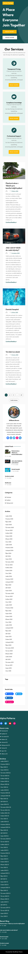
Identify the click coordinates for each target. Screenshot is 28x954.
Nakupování (9, 503)
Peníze (3, 748)
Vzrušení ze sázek (13, 352)
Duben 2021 (9, 639)
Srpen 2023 (9, 590)
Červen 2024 (9, 565)
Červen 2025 (9, 530)
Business (8, 497)
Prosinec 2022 (9, 608)
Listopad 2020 (9, 642)
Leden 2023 (9, 605)
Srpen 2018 (8, 668)
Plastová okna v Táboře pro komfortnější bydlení (14, 185)
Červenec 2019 (10, 662)
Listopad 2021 (9, 628)
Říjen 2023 (8, 585)
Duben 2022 (9, 616)
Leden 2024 (9, 576)
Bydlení (8, 500)
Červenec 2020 (10, 648)
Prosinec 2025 (9, 519)
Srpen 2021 (8, 636)
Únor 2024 (8, 573)
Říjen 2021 (8, 630)
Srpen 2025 (9, 524)
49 (21, 395)
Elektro (3, 739)
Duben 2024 (9, 570)
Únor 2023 (8, 602)
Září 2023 (8, 587)
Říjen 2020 (8, 645)
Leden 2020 (9, 656)
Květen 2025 (9, 533)
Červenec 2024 (10, 562)
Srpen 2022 (9, 613)
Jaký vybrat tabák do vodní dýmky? (13, 249)
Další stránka (14, 400)
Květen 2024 (9, 567)
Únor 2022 (8, 622)
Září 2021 (8, 633)
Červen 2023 (9, 596)
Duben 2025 (9, 536)
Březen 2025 (9, 539)
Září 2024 (8, 556)
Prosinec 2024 (9, 547)
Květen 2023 (9, 599)
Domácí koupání (12, 309)
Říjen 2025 (8, 521)
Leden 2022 (9, 625)
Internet (4, 742)
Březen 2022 (9, 619)
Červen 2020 (9, 651)
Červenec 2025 (10, 527)
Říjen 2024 (8, 553)
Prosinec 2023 (9, 579)
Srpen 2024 (9, 559)
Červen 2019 (9, 665)
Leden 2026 (9, 516)
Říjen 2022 (8, 610)
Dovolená (4, 736)
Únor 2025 (8, 542)
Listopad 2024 (9, 550)
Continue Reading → (11, 222)
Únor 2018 (8, 671)
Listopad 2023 (9, 582)
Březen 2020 (9, 653)
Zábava (4, 754)
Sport (3, 751)
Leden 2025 (9, 544)
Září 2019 (8, 659)
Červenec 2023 (10, 593)
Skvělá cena (8, 482)
